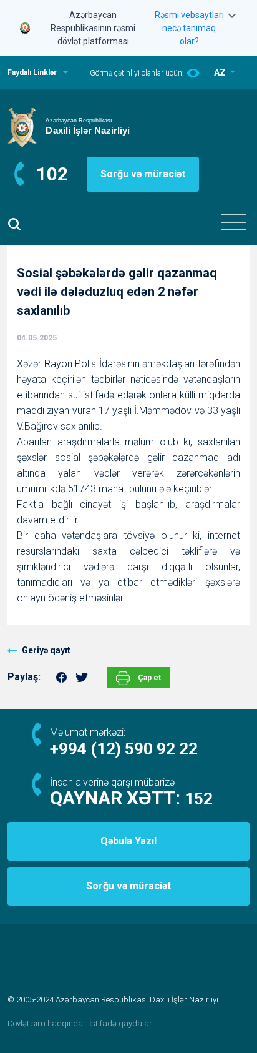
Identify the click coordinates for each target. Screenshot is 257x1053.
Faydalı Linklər (32, 72)
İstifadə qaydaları (121, 1023)
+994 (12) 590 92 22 (124, 748)
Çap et (148, 677)
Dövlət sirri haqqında (45, 1023)
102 (52, 174)
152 (199, 798)
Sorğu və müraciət (142, 174)
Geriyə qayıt (46, 650)
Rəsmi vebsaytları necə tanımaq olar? (189, 28)
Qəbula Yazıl (128, 841)
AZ (221, 72)
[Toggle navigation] (233, 222)
